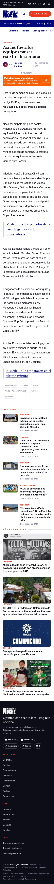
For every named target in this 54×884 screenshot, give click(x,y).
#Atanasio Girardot (12, 385)
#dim (26, 385)
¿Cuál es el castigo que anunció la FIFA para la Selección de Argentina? (33, 491)
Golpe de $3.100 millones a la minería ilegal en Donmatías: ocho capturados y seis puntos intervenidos (34, 446)
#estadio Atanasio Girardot (15, 391)
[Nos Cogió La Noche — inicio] (10, 14)
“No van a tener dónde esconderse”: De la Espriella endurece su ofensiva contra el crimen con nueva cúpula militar (35, 514)
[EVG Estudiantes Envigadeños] (27, 80)
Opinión (6, 785)
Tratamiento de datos (12, 848)
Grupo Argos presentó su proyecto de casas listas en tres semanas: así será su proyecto (35, 470)
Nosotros (7, 809)
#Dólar (35, 385)
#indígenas (9, 396)
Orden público (40, 30)
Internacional (9, 780)
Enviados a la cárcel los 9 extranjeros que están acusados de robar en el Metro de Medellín (33, 422)
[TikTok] (44, 4)
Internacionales (28, 485)
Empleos (7, 829)
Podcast (6, 790)
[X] (49, 4)
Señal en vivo (9, 796)
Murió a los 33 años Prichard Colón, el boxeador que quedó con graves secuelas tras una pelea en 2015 (26, 568)
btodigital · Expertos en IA (26, 879)
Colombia (13, 30)
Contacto (7, 824)
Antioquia (8, 688)
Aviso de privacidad (12, 853)
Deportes (7, 43)
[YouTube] (30, 4)
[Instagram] (39, 4)
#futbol (33, 391)
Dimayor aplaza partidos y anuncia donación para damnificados (22, 652)
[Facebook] (34, 4)
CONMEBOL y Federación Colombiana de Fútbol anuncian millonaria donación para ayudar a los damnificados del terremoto (27, 611)
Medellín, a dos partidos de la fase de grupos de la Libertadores (28, 229)
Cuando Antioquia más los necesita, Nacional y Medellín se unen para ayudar (26, 693)
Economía (7, 775)
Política (25, 30)
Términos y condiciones (13, 842)
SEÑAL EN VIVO (41, 13)
